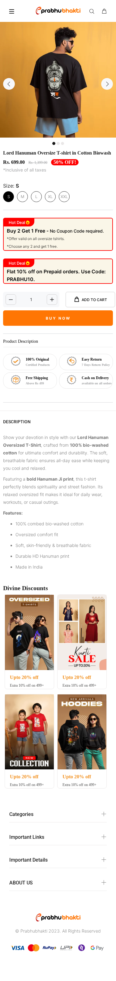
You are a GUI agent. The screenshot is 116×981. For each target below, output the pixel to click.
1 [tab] (53, 143)
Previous (9, 84)
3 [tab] (62, 143)
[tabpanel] (58, 80)
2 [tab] (58, 143)
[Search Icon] (93, 11)
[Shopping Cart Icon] (104, 11)
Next (107, 84)
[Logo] (58, 10)
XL (50, 196)
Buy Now (58, 318)
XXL (64, 196)
